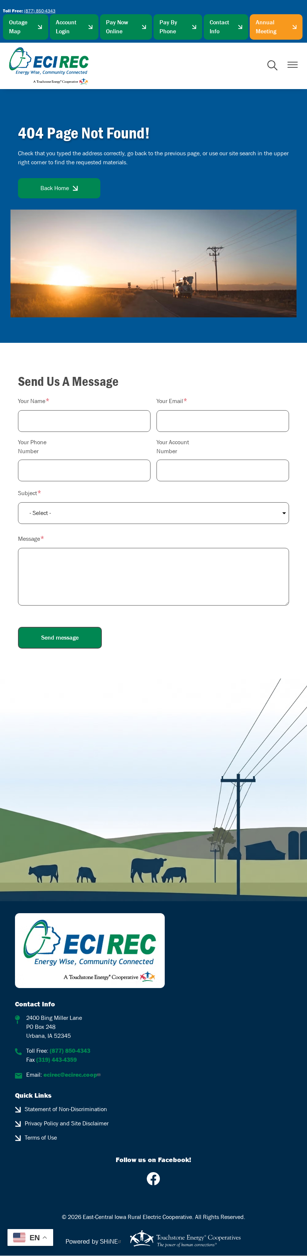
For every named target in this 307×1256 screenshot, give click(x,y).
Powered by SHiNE (92, 1241)
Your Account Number (172, 446)
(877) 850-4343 (39, 11)
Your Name (31, 401)
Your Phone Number (32, 446)
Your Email (169, 401)
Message (29, 539)
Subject (27, 493)
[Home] (49, 66)
